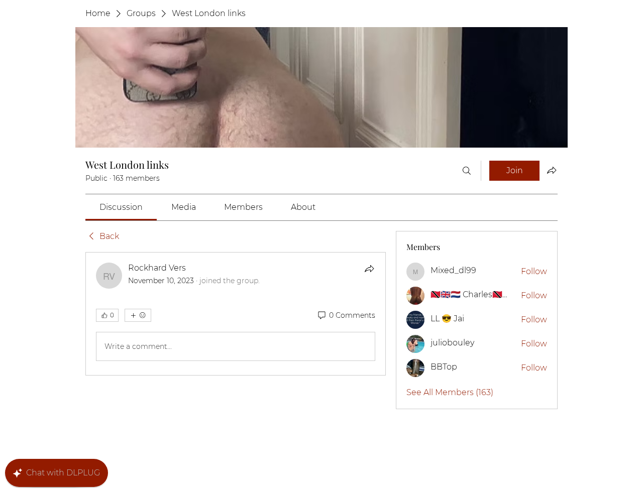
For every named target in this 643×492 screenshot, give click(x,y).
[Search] (467, 171)
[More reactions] (138, 315)
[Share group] (552, 170)
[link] (121, 207)
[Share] (369, 269)
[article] (235, 314)
